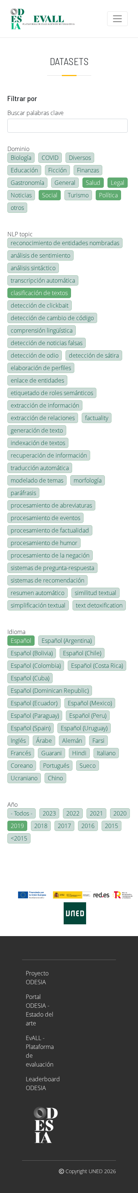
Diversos (80, 158)
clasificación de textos (39, 293)
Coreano (22, 766)
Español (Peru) (87, 716)
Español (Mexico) (90, 703)
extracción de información (45, 405)
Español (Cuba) (30, 678)
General (64, 183)
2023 (49, 813)
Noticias (21, 195)
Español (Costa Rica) (97, 666)
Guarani (51, 753)
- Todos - (21, 813)
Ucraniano (24, 778)
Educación (24, 170)
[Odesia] (45, 19)
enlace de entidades (37, 380)
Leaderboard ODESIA (43, 1083)
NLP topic (20, 234)
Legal (117, 183)
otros (17, 208)
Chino (55, 778)
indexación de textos (38, 443)
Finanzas (88, 170)
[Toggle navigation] (117, 18)
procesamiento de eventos (45, 518)
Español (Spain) (30, 728)
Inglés (18, 741)
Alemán (72, 741)
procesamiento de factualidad (50, 530)
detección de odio (35, 355)
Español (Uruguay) (84, 728)
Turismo (78, 195)
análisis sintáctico (33, 268)
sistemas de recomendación (47, 580)
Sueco (87, 766)
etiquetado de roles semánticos (52, 393)
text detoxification (99, 605)
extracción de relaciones (43, 418)
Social (49, 195)
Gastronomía (27, 183)
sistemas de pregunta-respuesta (52, 568)
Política (108, 195)
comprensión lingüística (41, 330)
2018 (40, 826)
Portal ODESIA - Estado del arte (39, 1010)
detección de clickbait (39, 305)
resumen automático (37, 593)
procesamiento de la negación (50, 555)
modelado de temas (37, 480)
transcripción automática (43, 280)
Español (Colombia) (36, 666)
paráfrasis (23, 493)
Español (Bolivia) (32, 653)
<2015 (19, 838)
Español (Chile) (82, 653)
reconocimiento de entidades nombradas (65, 243)
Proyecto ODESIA (37, 977)
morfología (88, 480)
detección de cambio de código (52, 318)
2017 (64, 826)
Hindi (79, 753)
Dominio (18, 149)
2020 (120, 813)
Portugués (56, 766)
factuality (96, 418)
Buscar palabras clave (35, 113)
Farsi (98, 741)
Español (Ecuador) (34, 703)
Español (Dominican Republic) (50, 691)
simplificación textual (38, 605)
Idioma (16, 632)
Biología (21, 158)
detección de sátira (94, 355)
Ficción (57, 170)
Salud (93, 183)
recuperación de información (49, 455)
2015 (111, 826)
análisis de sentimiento (40, 255)
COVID (50, 158)
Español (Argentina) (67, 641)
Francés (21, 753)
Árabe (44, 741)
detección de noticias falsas (46, 343)
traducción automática (40, 468)
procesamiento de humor (44, 543)
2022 (72, 813)
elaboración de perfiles (41, 368)
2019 (17, 826)
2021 (96, 813)
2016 (88, 826)
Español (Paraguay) (35, 716)
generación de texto (37, 430)
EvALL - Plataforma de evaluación (40, 1051)
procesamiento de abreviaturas (51, 505)
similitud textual (95, 593)
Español (21, 641)
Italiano (106, 753)
